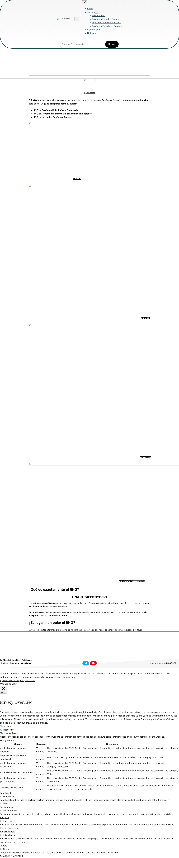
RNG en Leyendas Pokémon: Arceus (52, 117)
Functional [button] (5, 793)
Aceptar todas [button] (27, 680)
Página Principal (89, 93)
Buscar (111, 44)
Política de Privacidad (10, 660)
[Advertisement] (89, 62)
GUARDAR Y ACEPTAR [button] (11, 856)
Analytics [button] (4, 817)
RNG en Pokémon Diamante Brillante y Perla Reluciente (62, 113)
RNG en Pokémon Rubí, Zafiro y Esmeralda (55, 110)
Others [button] (3, 845)
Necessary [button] (5, 726)
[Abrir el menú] (77, 19)
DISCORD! (171, 663)
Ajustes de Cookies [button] (9, 680)
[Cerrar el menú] (84, 2)
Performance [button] (7, 807)
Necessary (8, 729)
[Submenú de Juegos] (96, 12)
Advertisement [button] (7, 831)
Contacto (14, 663)
